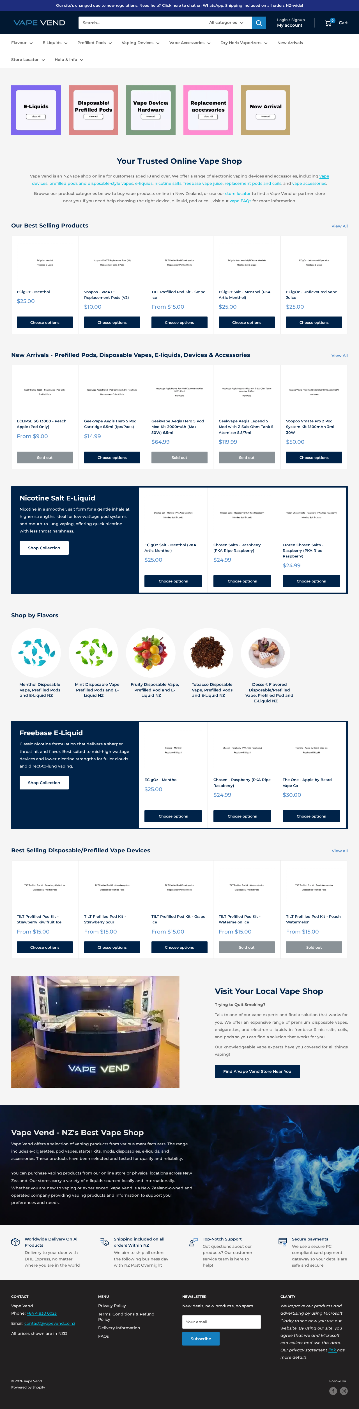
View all (340, 850)
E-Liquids (52, 42)
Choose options (44, 322)
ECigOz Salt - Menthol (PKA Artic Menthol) (245, 295)
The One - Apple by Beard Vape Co (307, 782)
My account (289, 25)
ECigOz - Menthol (33, 292)
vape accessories (309, 183)
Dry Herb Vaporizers (240, 42)
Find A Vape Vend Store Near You (257, 1071)
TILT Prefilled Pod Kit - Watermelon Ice (240, 919)
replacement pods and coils (253, 183)
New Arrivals (290, 42)
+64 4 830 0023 (42, 1313)
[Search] (259, 23)
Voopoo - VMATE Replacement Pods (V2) (106, 295)
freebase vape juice (203, 183)
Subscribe (201, 1338)
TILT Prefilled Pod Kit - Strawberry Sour (105, 919)
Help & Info (66, 59)
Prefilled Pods (91, 42)
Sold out (45, 457)
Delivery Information (119, 1327)
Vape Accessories (186, 42)
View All (340, 226)
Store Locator (25, 59)
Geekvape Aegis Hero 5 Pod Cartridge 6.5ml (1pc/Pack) (110, 424)
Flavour (19, 42)
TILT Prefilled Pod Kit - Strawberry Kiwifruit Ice (39, 919)
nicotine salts (168, 183)
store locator (238, 193)
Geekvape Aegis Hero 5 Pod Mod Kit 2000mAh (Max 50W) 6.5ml (177, 426)
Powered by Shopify (28, 1387)
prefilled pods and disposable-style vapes (91, 183)
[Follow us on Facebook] (333, 1391)
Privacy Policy (112, 1305)
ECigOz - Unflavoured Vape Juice (311, 295)
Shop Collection (44, 547)
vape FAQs (240, 200)
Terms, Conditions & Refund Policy (126, 1317)
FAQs (103, 1336)
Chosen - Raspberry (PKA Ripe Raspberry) (242, 782)
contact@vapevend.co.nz (49, 1323)
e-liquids (144, 183)
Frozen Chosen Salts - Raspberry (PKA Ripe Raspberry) (303, 550)
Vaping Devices (137, 42)
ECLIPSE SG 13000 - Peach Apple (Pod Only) (41, 424)
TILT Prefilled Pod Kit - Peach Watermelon (313, 919)
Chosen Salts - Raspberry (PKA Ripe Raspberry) (237, 548)
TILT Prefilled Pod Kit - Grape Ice (178, 295)
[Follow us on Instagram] (344, 1391)
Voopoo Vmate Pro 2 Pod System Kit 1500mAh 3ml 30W (310, 426)
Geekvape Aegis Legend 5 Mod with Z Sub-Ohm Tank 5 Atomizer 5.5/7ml (246, 426)
